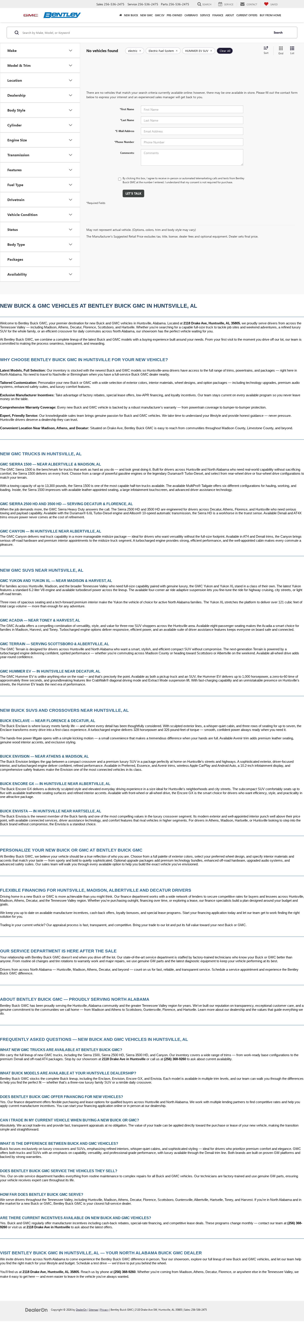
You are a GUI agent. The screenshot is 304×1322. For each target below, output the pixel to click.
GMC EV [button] (159, 15)
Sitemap (93, 1309)
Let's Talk (133, 193)
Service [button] (205, 15)
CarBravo (191, 15)
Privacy (104, 1309)
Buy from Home (270, 15)
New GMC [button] (146, 15)
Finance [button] (217, 15)
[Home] (120, 15)
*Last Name (127, 120)
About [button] (229, 15)
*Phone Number (124, 142)
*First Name (127, 109)
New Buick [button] (131, 15)
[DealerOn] (36, 1309)
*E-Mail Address (124, 131)
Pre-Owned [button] (174, 15)
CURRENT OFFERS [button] (246, 15)
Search (278, 32)
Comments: (127, 153)
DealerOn (81, 1309)
